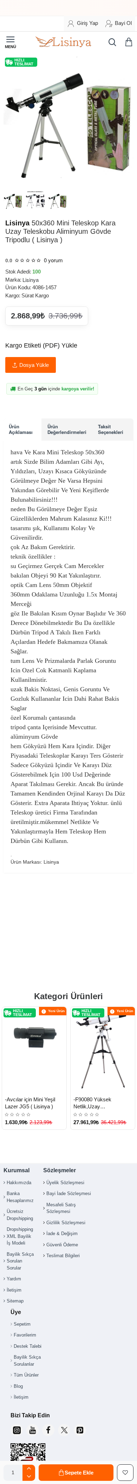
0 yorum (53, 260)
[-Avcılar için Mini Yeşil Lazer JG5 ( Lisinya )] (34, 1050)
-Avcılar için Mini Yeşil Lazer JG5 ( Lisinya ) (30, 1102)
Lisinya (17, 223)
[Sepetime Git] (130, 42)
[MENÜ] (10, 42)
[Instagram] (17, 1430)
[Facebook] (48, 1430)
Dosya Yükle (34, 365)
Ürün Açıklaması (21, 429)
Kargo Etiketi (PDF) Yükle (41, 345)
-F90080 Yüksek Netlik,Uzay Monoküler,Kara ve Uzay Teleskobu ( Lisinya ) (101, 1103)
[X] (64, 1430)
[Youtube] (32, 1430)
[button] (76, 1472)
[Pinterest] (80, 1430)
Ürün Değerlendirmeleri (66, 429)
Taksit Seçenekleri (110, 429)
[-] (28, 1477)
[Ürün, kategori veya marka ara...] (110, 42)
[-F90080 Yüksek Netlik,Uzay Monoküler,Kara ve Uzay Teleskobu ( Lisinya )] (103, 1050)
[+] (28, 1469)
